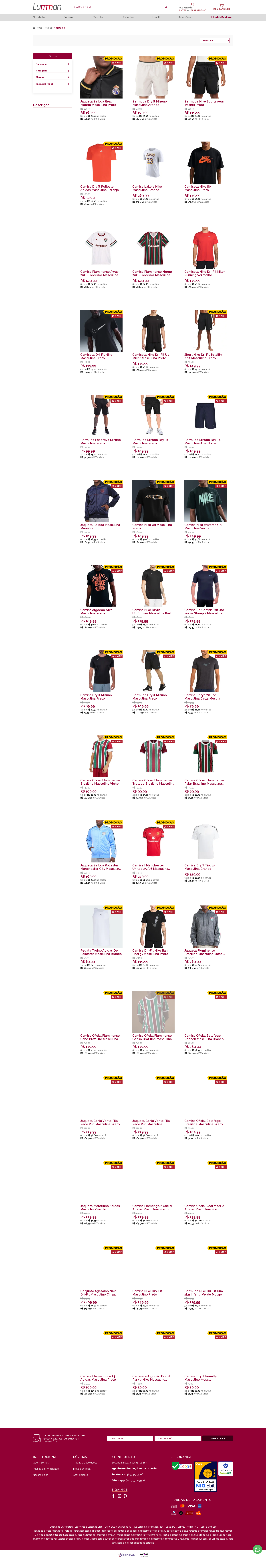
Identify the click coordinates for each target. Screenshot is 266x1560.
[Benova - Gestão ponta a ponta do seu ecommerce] (126, 1555)
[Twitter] (125, 1496)
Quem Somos (41, 1462)
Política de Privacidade (46, 1469)
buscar (166, 7)
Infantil (156, 17)
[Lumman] (49, 7)
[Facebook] (113, 1496)
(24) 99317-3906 (127, 1474)
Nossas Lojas (40, 1475)
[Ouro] (205, 1476)
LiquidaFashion (221, 17)
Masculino (98, 17)
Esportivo (128, 17)
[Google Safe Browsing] (182, 1469)
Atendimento (80, 1475)
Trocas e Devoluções (85, 1462)
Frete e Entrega (82, 1469)
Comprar (101, 126)
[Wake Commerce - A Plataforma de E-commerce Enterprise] (144, 1555)
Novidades (39, 17)
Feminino (69, 17)
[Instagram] (119, 1496)
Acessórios (185, 17)
